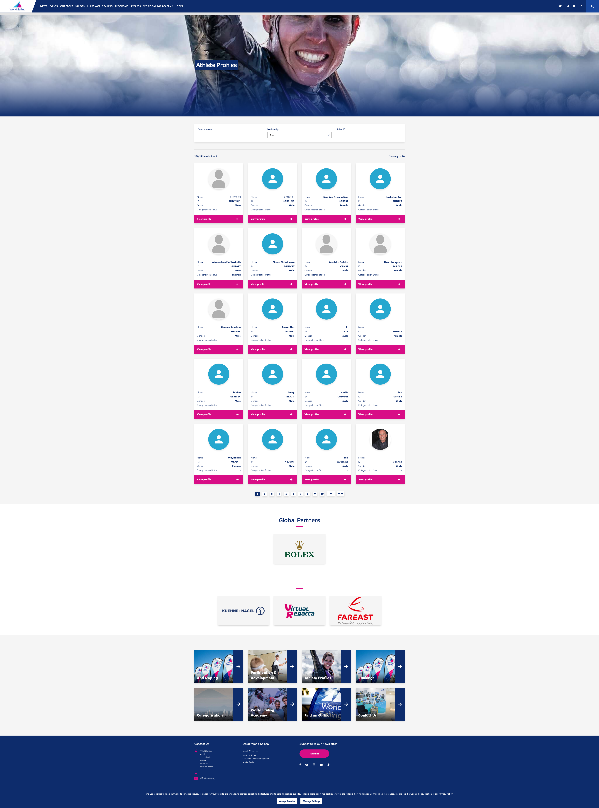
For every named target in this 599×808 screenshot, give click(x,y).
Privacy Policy (446, 793)
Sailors (80, 6)
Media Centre (248, 762)
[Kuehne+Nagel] (243, 611)
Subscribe (314, 753)
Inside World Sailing (100, 6)
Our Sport (66, 6)
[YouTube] (574, 6)
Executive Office (249, 754)
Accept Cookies (287, 801)
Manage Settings (311, 801)
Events (53, 6)
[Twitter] (560, 6)
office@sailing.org (207, 778)
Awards (136, 6)
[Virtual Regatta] (299, 611)
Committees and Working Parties (256, 758)
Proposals (121, 6)
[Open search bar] (592, 6)
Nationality (273, 129)
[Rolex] (299, 549)
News (43, 6)
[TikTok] (581, 6)
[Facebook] (554, 6)
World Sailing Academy (158, 6)
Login (179, 6)
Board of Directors (250, 751)
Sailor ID (341, 129)
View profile (204, 218)
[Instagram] (567, 6)
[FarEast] (355, 611)
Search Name (205, 129)
